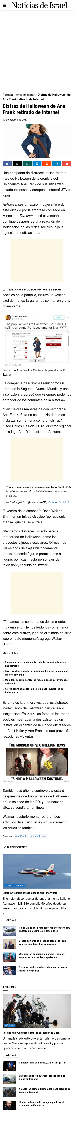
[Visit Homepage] (39, 5)
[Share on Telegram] (37, 163)
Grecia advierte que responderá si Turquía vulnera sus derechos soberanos (42, 942)
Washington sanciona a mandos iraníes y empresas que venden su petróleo (42, 956)
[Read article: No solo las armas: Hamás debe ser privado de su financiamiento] (9, 1092)
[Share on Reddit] (46, 163)
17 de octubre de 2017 (15, 119)
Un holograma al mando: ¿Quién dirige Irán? (43, 1062)
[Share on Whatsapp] (27, 163)
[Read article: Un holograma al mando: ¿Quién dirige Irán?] (9, 1066)
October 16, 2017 (58, 502)
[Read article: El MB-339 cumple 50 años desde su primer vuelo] (37, 871)
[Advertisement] (37, 50)
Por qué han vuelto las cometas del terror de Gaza (31, 1032)
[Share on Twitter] (17, 163)
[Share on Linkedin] (56, 163)
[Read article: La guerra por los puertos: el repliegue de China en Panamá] (9, 1079)
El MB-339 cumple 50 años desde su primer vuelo (30, 893)
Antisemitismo (25, 94)
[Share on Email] (66, 163)
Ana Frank (21, 836)
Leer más (12, 919)
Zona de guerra (15, 885)
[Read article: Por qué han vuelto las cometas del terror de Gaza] (37, 1011)
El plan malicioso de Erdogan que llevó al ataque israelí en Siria (41, 1104)
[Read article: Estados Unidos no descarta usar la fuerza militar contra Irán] (9, 970)
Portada (8, 94)
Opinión (10, 1025)
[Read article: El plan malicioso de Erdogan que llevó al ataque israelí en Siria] (9, 1105)
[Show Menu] (4, 5)
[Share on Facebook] (7, 163)
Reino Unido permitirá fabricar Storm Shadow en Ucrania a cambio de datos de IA (44, 929)
